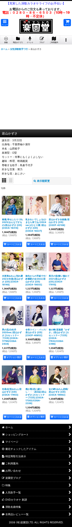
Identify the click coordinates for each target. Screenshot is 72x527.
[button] (4, 22)
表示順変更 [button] (43, 180)
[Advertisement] (36, 92)
